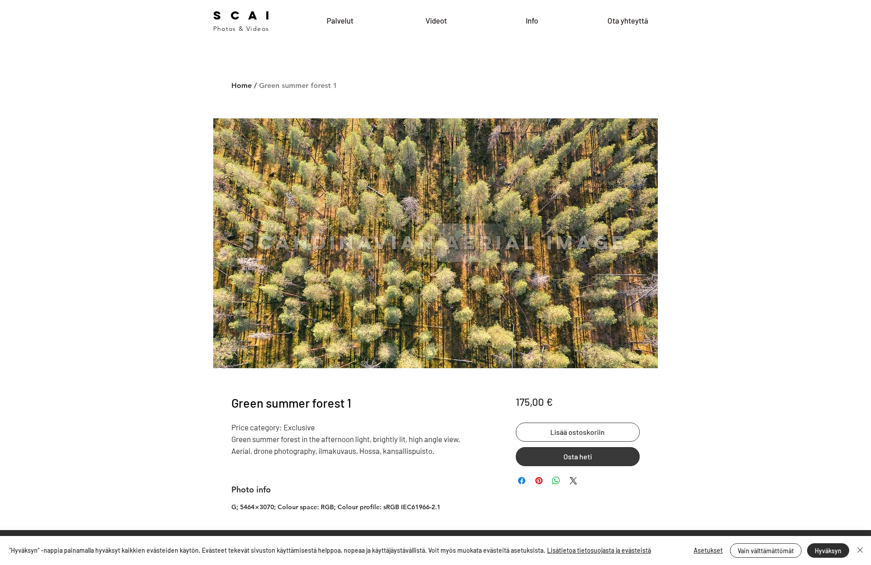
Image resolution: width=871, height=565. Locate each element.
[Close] (860, 550)
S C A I (243, 15)
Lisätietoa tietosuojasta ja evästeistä (599, 550)
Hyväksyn (828, 551)
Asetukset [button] (708, 550)
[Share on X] (573, 480)
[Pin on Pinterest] (538, 480)
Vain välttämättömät (766, 551)
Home (241, 85)
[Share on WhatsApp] (556, 480)
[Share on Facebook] (521, 480)
